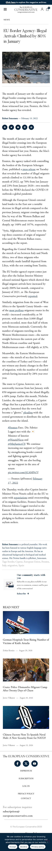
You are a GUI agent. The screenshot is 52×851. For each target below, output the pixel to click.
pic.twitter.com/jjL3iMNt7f (23, 472)
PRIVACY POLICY (26, 794)
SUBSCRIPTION (26, 779)
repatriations (20, 498)
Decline (23, 847)
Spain (21, 565)
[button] (4, 127)
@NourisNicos (16, 440)
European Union (32, 562)
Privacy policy (37, 847)
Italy (4, 565)
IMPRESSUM (26, 771)
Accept (12, 847)
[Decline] (47, 842)
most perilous (16, 310)
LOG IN (26, 786)
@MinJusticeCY (16, 444)
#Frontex (12, 427)
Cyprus (19, 562)
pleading (28, 412)
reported (32, 296)
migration (12, 565)
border (11, 562)
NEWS (7, 20)
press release (29, 169)
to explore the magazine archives (26, 2)
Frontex (45, 562)
